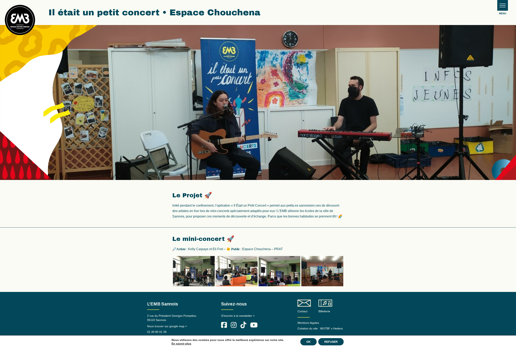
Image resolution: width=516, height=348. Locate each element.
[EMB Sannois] (20, 21)
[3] (280, 271)
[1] (194, 271)
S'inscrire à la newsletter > (238, 315)
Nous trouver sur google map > (167, 326)
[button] (502, 5)
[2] (237, 271)
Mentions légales (308, 322)
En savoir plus (181, 343)
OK (308, 341)
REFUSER (331, 341)
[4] (322, 271)
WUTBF (325, 328)
